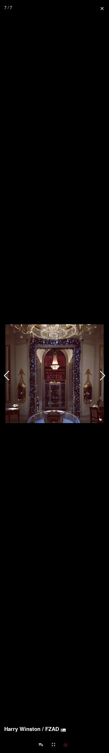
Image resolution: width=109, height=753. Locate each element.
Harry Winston (22, 729)
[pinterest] (65, 744)
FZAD (52, 729)
